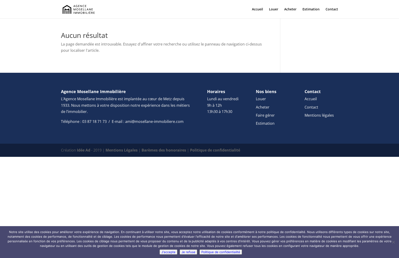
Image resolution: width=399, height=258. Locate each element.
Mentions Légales (122, 150)
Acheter (290, 9)
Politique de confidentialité (215, 150)
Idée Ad (83, 150)
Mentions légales (319, 115)
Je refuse (188, 252)
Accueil (257, 9)
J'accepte (168, 252)
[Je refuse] (393, 242)
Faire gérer (265, 115)
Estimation (311, 9)
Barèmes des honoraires (164, 150)
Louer (273, 9)
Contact (332, 9)
